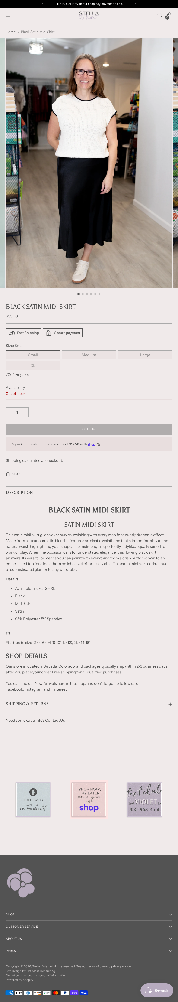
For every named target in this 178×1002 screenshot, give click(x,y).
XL (33, 365)
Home (11, 32)
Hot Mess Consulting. (41, 971)
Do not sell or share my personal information (36, 975)
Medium (89, 354)
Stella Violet (40, 966)
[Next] (135, 4)
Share (17, 474)
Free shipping (64, 672)
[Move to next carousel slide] (168, 747)
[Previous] (43, 4)
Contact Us (55, 720)
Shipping (14, 460)
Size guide (20, 375)
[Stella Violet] (89, 15)
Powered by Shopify (19, 980)
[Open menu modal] (8, 15)
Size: (15, 345)
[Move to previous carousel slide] (158, 747)
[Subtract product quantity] (10, 412)
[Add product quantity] (24, 412)
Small (33, 354)
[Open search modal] (160, 15)
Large (145, 354)
